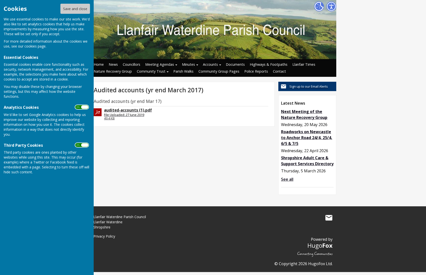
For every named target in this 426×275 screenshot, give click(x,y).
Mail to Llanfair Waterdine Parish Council (329, 218)
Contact (279, 71)
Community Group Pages (218, 71)
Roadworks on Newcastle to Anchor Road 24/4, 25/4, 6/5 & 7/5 (306, 137)
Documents (235, 64)
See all (287, 179)
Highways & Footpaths (268, 64)
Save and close (75, 8)
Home (99, 64)
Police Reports (256, 71)
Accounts (210, 64)
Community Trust (151, 71)
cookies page (35, 46)
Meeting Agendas (159, 64)
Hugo (320, 245)
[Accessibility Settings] (331, 6)
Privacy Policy (104, 236)
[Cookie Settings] (319, 6)
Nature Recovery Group (113, 71)
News (113, 64)
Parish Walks (183, 71)
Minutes (188, 64)
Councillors (131, 64)
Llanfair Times (303, 64)
